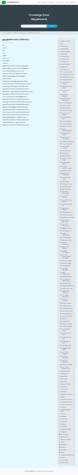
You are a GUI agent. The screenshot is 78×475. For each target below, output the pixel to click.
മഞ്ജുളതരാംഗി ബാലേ (67, 228)
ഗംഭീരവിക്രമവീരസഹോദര (68, 74)
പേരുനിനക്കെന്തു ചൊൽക (66, 330)
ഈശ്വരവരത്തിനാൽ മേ (67, 313)
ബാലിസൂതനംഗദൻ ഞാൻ (66, 334)
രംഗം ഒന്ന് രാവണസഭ (67, 72)
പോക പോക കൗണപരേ (65, 196)
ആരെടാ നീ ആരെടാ (67, 303)
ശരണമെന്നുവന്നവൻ (67, 110)
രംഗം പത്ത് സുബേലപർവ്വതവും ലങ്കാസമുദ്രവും (66, 257)
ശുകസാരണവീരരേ (66, 189)
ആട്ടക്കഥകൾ (44, 2)
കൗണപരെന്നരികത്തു (67, 364)
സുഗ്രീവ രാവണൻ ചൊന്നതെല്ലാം (66, 138)
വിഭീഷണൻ (5, 63)
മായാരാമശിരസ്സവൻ (66, 237)
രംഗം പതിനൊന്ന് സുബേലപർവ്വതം (66, 280)
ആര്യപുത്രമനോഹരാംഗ (67, 240)
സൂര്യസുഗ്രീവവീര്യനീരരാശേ (68, 285)
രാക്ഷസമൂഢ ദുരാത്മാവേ (65, 95)
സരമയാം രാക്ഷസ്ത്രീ (66, 260)
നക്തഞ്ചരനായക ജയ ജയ (67, 205)
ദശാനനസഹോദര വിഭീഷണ (66, 114)
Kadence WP (50, 471)
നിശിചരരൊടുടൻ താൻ (67, 212)
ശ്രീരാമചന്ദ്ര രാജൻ (66, 283)
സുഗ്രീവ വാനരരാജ (66, 105)
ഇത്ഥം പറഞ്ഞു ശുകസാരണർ (65, 221)
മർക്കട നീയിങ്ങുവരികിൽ (66, 273)
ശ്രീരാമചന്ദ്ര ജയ (65, 181)
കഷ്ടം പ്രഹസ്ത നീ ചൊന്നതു (65, 83)
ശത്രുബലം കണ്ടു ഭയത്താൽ (65, 209)
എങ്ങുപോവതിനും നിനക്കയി (66, 247)
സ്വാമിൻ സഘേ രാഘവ (67, 288)
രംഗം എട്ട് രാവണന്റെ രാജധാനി (67, 201)
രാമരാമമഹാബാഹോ (67, 186)
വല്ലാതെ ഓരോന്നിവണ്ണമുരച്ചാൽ (67, 130)
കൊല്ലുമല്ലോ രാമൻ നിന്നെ (66, 349)
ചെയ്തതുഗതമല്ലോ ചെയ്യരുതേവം (66, 292)
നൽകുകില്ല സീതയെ (66, 345)
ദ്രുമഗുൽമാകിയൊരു (66, 155)
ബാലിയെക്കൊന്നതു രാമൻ (66, 338)
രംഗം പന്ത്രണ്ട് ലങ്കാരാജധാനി (65, 296)
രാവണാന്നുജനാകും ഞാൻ (66, 118)
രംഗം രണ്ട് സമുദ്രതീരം (67, 102)
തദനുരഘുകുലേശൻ (66, 265)
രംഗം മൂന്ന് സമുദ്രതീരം (67, 124)
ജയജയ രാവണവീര (66, 170)
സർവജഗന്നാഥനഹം (67, 306)
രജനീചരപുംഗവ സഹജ (67, 184)
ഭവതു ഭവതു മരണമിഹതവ (65, 269)
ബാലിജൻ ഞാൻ (66, 321)
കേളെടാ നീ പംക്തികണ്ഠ (64, 300)
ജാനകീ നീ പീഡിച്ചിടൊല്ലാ (65, 243)
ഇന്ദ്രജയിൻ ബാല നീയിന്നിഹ (34, 33)
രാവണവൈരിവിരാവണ (67, 215)
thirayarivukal (73, 2)
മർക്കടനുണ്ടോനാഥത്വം (67, 308)
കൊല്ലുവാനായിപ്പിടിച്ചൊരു (68, 141)
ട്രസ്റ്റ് (57, 2)
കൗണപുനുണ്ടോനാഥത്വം (67, 311)
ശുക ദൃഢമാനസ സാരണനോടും (66, 174)
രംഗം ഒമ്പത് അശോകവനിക (65, 225)
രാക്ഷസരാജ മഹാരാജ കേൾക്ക (67, 87)
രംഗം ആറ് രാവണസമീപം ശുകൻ (67, 167)
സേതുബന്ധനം (23, 33)
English (67, 2)
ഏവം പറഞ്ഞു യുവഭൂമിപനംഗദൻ (66, 368)
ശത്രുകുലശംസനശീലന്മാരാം (68, 217)
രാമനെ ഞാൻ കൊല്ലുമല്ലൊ (65, 353)
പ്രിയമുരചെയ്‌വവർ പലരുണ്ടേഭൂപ (66, 99)
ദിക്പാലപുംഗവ (65, 153)
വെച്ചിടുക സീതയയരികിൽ (65, 234)
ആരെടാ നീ (65, 318)
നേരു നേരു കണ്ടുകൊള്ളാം (65, 357)
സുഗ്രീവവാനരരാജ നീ (67, 126)
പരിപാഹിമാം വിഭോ (66, 150)
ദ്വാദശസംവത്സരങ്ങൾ (67, 326)
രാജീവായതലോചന (66, 108)
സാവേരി (4, 48)
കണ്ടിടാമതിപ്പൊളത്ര (66, 276)
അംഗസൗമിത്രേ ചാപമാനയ (65, 147)
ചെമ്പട (4, 53)
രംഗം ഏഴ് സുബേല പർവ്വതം (66, 178)
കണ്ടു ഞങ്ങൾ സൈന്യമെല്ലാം (65, 192)
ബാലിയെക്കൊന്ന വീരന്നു (66, 342)
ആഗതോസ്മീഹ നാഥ (66, 231)
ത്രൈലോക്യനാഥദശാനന (68, 77)
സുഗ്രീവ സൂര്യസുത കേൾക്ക (66, 163)
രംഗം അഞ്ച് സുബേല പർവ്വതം (67, 159)
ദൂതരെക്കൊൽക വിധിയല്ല (65, 134)
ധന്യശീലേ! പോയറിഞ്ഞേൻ (65, 251)
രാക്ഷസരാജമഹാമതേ (67, 79)
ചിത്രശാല (62, 2)
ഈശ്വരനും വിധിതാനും (67, 316)
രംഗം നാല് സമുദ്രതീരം (67, 144)
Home (38, 2)
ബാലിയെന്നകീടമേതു (67, 324)
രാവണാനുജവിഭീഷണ (67, 121)
